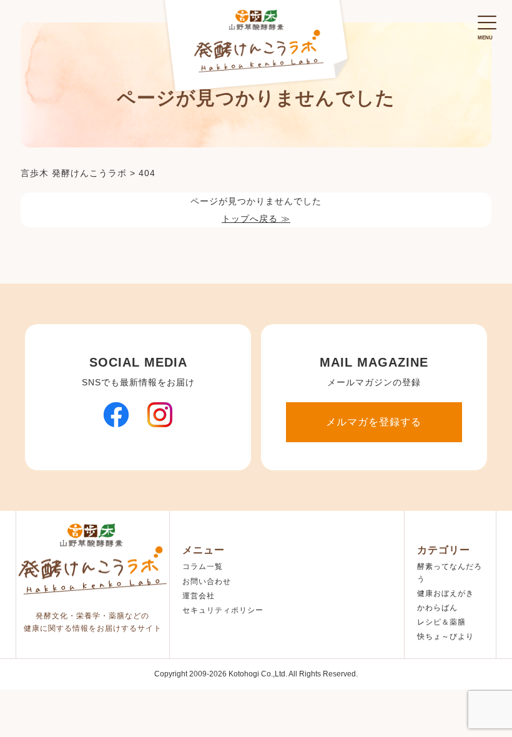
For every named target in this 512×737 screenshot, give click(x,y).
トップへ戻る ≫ (256, 219)
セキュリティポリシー (222, 610)
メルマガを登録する (373, 422)
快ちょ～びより (445, 636)
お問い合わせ (206, 581)
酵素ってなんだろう (449, 572)
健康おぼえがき (445, 593)
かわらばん (437, 607)
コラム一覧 (202, 566)
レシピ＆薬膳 (441, 622)
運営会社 (198, 595)
